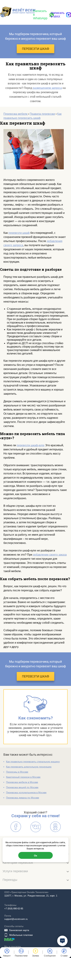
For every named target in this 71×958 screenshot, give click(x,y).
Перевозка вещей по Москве (22, 787)
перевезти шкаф (19, 232)
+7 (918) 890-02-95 (13, 908)
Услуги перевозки (15, 871)
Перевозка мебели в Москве (22, 782)
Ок (35, 855)
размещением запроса (47, 87)
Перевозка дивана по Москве (22, 797)
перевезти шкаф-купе (30, 445)
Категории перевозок (18, 862)
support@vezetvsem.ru (16, 919)
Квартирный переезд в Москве (23, 777)
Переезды (10, 880)
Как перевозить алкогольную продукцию (29, 766)
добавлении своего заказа (50, 554)
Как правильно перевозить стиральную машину (33, 761)
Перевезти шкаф (35, 49)
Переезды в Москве (17, 771)
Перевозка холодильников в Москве (26, 792)
